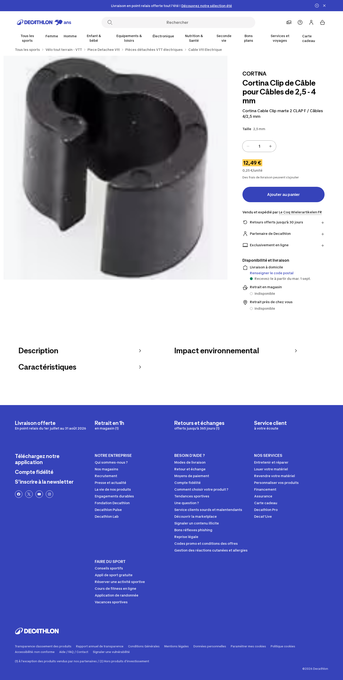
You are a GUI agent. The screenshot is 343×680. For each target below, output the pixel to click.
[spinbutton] (259, 146)
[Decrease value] (248, 146)
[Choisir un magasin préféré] (288, 22)
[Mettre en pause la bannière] (317, 5)
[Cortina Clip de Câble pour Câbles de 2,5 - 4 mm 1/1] (116, 168)
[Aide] (300, 22)
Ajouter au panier (283, 194)
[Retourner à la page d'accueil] (44, 22)
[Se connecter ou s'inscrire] (311, 22)
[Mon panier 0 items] (322, 22)
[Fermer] (324, 5)
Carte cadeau (308, 38)
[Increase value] (270, 146)
